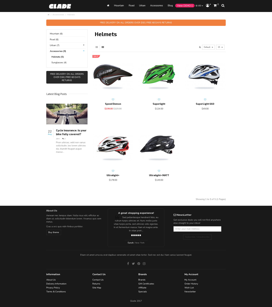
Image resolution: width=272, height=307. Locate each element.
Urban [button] (142, 5)
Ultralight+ (113, 175)
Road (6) (54, 39)
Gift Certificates (146, 283)
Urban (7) (54, 45)
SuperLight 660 (205, 103)
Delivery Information (56, 283)
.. (140, 230)
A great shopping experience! (134, 213)
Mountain (119, 5)
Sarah (128, 242)
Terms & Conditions (56, 291)
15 (219, 47)
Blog (170, 5)
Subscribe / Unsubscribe (197, 236)
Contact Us (98, 279)
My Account (190, 279)
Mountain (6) (56, 33)
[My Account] (208, 6)
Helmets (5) (57, 56)
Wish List (189, 287)
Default (207, 47)
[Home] (108, 5)
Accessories (58, 14)
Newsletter (190, 291)
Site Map (96, 287)
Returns (96, 283)
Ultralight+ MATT (159, 175)
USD (199, 5)
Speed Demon (113, 103)
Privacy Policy (53, 287)
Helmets (71, 14)
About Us (51, 279)
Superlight (159, 103)
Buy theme (53, 232)
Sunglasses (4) (58, 62)
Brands (141, 279)
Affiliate (142, 287)
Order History (191, 283)
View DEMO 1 (185, 5)
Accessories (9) (58, 51)
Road (131, 5)
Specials (142, 291)
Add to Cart (110, 114)
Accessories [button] (156, 5)
